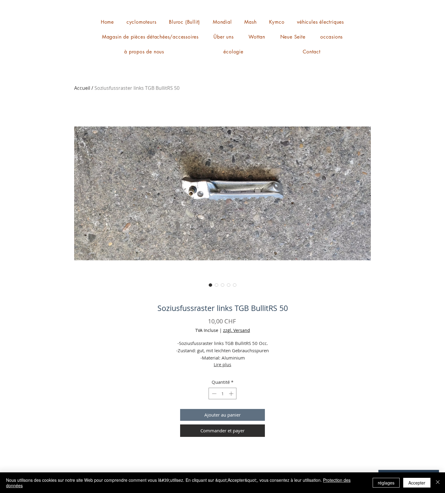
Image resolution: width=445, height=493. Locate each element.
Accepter (416, 483)
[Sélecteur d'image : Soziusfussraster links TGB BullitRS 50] (210, 285)
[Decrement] (213, 393)
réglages (386, 483)
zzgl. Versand (236, 330)
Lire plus (222, 364)
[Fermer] (437, 482)
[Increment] (232, 393)
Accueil (82, 88)
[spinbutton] (223, 393)
